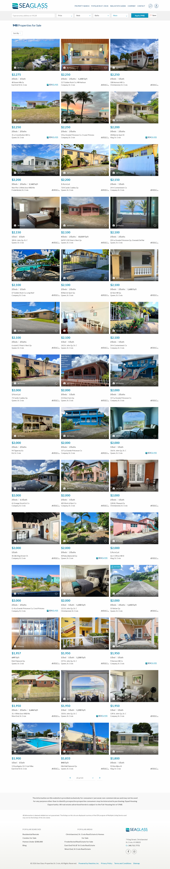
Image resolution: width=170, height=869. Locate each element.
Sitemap (136, 863)
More (115, 15)
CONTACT (141, 6)
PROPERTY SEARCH (82, 6)
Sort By (16, 33)
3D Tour (117, 566)
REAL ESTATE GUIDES (118, 6)
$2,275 (16, 74)
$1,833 (65, 758)
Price (60, 15)
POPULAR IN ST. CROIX (99, 6)
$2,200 (115, 127)
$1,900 (16, 758)
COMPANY (132, 6)
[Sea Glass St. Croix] (32, 4)
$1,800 (115, 758)
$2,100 (65, 232)
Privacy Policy (106, 863)
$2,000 (16, 390)
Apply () (140, 15)
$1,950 (65, 653)
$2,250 (65, 74)
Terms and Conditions (122, 863)
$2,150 (115, 179)
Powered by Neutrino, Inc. (89, 863)
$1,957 (16, 653)
